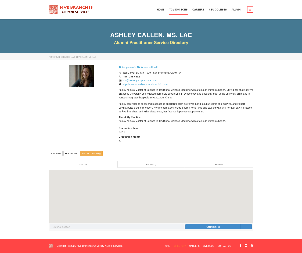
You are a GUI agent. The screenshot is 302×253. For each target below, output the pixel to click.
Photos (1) (151, 164)
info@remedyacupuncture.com (140, 80)
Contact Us (224, 245)
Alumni (236, 9)
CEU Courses (218, 9)
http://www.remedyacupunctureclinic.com (145, 84)
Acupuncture (128, 67)
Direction (83, 164)
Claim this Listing (92, 153)
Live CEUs (208, 245)
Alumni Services (114, 245)
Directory (180, 245)
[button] (151, 193)
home (167, 245)
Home (160, 9)
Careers (198, 9)
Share (55, 153)
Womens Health (149, 67)
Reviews (219, 164)
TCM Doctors (178, 9)
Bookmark (72, 153)
